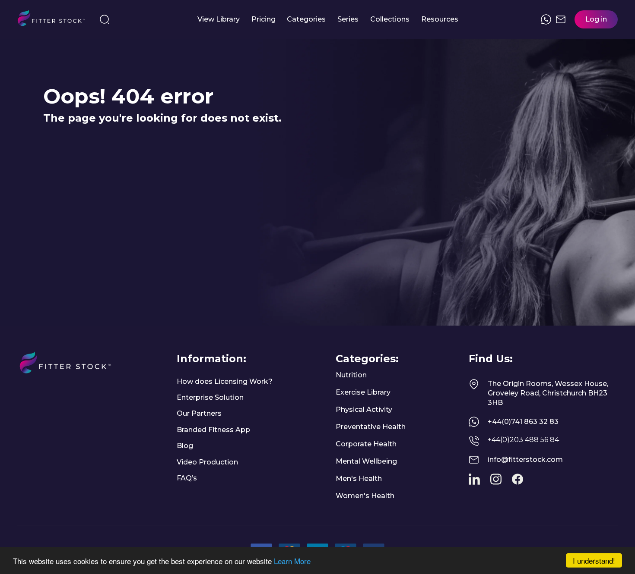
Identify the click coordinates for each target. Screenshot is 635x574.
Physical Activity (364, 409)
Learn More (292, 560)
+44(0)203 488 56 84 (523, 440)
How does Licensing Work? (225, 381)
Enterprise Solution (210, 397)
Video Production (207, 462)
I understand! (594, 560)
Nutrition (351, 375)
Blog (185, 446)
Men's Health (359, 478)
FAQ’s (187, 478)
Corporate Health (366, 444)
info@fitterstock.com (525, 459)
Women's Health (365, 496)
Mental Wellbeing (366, 461)
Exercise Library (363, 392)
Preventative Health (371, 427)
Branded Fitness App (213, 430)
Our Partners (199, 413)
